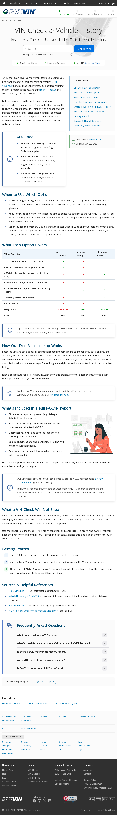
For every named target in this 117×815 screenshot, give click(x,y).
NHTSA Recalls (16, 605)
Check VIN (84, 49)
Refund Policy (89, 780)
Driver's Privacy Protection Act (97, 787)
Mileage (62, 716)
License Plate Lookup (38, 781)
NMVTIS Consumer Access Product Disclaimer (33, 610)
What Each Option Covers (86, 97)
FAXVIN (5, 20)
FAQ (4, 777)
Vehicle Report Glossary (66, 780)
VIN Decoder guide (60, 394)
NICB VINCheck (17, 590)
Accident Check (9, 716)
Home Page (7, 770)
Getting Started (81, 116)
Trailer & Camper (29, 728)
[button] (71, 54)
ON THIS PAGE (81, 80)
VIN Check (15, 3)
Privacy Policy (87, 810)
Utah (61, 749)
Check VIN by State (13, 736)
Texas (42, 749)
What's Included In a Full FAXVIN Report (92, 106)
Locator (43, 716)
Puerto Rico (7, 749)
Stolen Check (8, 720)
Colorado (25, 742)
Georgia (62, 742)
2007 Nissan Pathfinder (66, 770)
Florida (43, 742)
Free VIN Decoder (11, 703)
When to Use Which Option (86, 92)
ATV (4, 728)
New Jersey (26, 745)
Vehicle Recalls (35, 777)
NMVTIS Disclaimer (92, 783)
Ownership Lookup (86, 716)
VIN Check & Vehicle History (87, 87)
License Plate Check (37, 703)
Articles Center (9, 785)
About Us (87, 770)
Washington (7, 753)
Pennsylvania (84, 745)
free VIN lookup (47, 89)
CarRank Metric (62, 783)
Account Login (108, 3)
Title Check (26, 720)
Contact (87, 773)
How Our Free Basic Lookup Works (90, 102)
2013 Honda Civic (63, 773)
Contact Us (79, 3)
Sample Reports (51, 3)
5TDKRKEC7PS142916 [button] (42, 54)
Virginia (81, 749)
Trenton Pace (94, 139)
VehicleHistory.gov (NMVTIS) (24, 596)
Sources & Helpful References (88, 121)
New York (44, 745)
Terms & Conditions (105, 810)
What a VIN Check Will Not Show (89, 111)
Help (66, 3)
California (6, 742)
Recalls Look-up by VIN (66, 703)
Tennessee (26, 749)
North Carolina (65, 745)
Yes (41, 681)
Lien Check (26, 716)
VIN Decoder (32, 3)
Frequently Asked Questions (87, 125)
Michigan (6, 745)
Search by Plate (92, 63)
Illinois (81, 742)
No (53, 681)
